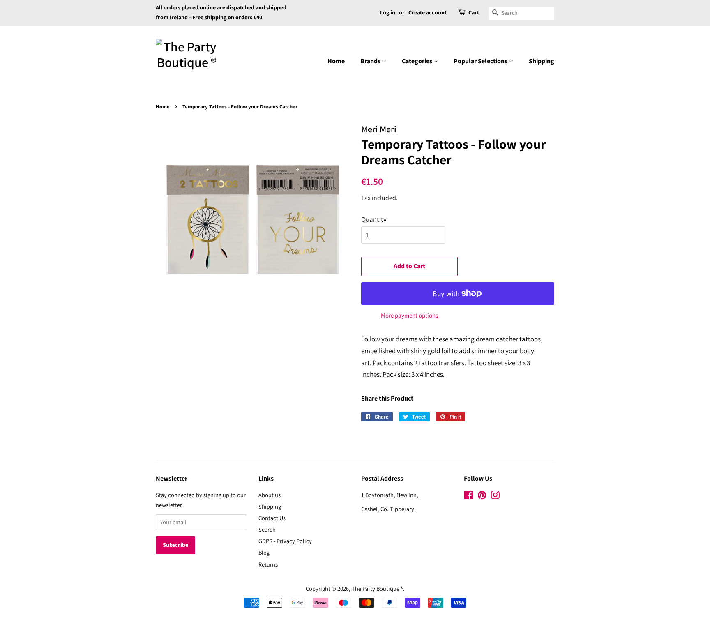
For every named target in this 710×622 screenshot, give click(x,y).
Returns (268, 564)
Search (267, 529)
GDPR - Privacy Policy (285, 541)
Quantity (374, 219)
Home (336, 61)
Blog (264, 552)
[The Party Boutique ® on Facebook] (468, 496)
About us (269, 495)
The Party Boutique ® (377, 588)
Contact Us (272, 518)
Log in (387, 13)
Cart (473, 13)
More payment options (409, 315)
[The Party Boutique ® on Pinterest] (481, 496)
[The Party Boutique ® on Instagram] (495, 496)
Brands (371, 61)
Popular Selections (481, 61)
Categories (417, 61)
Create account (427, 13)
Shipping (541, 61)
